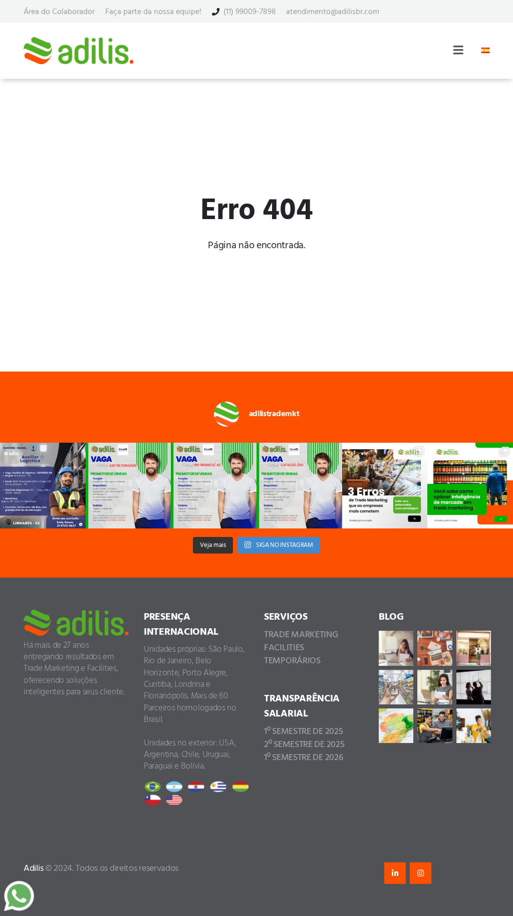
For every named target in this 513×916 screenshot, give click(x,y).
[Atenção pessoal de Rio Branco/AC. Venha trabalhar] (213, 485)
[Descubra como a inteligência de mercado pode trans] (470, 485)
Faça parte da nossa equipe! (153, 12)
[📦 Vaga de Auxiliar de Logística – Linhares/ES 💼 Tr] (43, 485)
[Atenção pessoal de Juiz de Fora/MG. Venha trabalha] (128, 485)
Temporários (292, 661)
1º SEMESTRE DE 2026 (303, 758)
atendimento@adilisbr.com (332, 12)
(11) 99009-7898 (249, 12)
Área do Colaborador (59, 12)
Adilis (34, 868)
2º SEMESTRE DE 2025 (304, 745)
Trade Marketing (301, 635)
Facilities (284, 648)
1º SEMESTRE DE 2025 (303, 731)
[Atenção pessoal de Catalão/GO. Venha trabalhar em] (299, 485)
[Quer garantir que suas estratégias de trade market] (385, 485)
